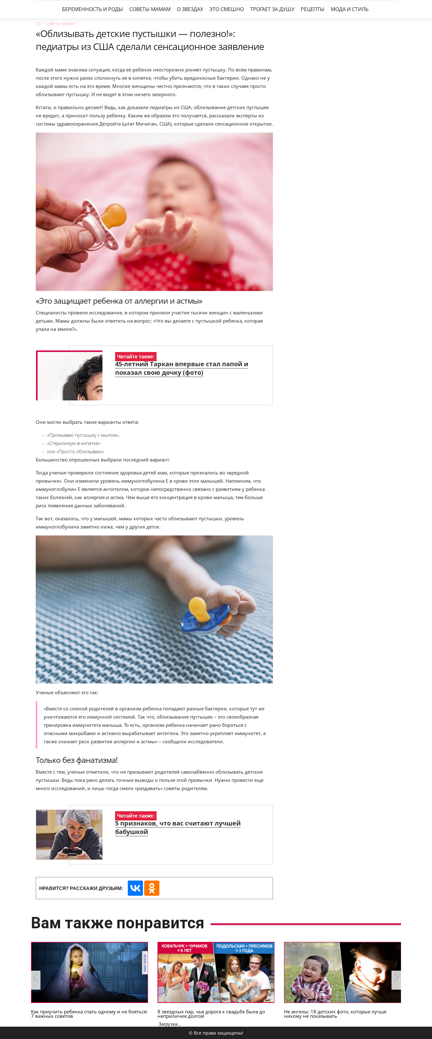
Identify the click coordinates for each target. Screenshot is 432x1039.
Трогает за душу (272, 9)
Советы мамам (149, 9)
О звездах (190, 9)
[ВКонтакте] (135, 888)
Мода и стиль (349, 9)
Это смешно (226, 9)
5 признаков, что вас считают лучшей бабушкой (178, 827)
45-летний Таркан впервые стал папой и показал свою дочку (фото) (181, 368)
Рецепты (312, 9)
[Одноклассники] (151, 888)
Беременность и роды (92, 9)
